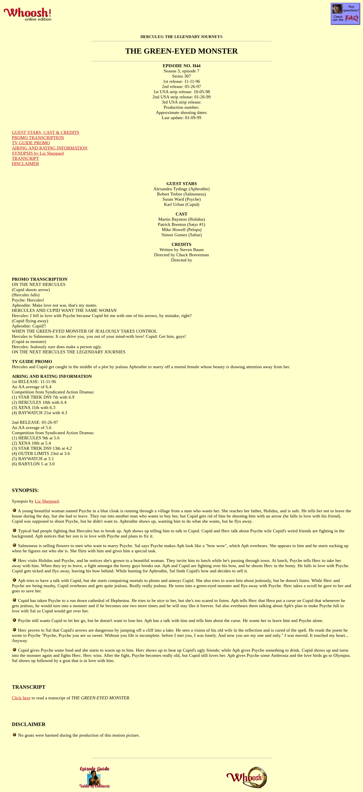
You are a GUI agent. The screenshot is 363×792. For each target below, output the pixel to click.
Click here (21, 697)
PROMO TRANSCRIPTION (38, 137)
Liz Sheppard (47, 501)
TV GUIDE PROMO (31, 142)
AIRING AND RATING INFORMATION (49, 148)
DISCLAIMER (25, 163)
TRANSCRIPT (25, 158)
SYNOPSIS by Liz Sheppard (38, 153)
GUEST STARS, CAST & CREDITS (45, 132)
